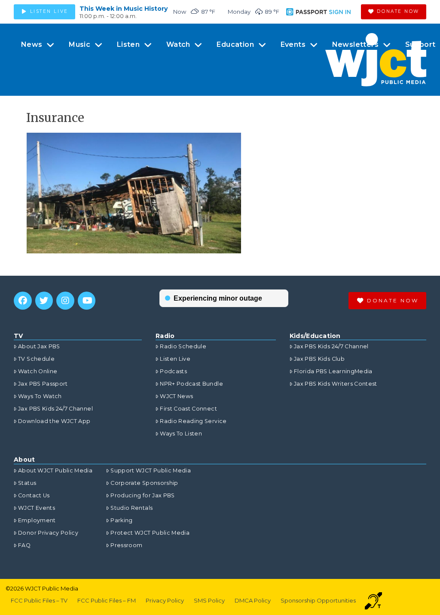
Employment (37, 520)
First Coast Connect (188, 408)
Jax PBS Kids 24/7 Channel (55, 408)
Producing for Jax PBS (142, 495)
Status (27, 483)
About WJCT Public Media (55, 470)
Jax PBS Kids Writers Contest (335, 384)
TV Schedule (36, 359)
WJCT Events (36, 508)
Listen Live (175, 359)
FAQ (24, 545)
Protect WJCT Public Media (149, 533)
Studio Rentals (131, 508)
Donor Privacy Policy (48, 533)
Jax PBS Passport (43, 384)
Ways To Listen (181, 433)
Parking (121, 520)
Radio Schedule (183, 346)
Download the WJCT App (54, 421)
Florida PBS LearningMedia (333, 371)
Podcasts (173, 371)
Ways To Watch (40, 396)
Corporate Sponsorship (144, 483)
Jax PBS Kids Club (319, 359)
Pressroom (126, 545)
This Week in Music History (123, 8)
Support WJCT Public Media (150, 470)
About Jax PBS (39, 346)
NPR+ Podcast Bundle (191, 384)
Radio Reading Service (193, 421)
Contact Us (34, 495)
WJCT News (176, 396)
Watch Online (37, 371)
